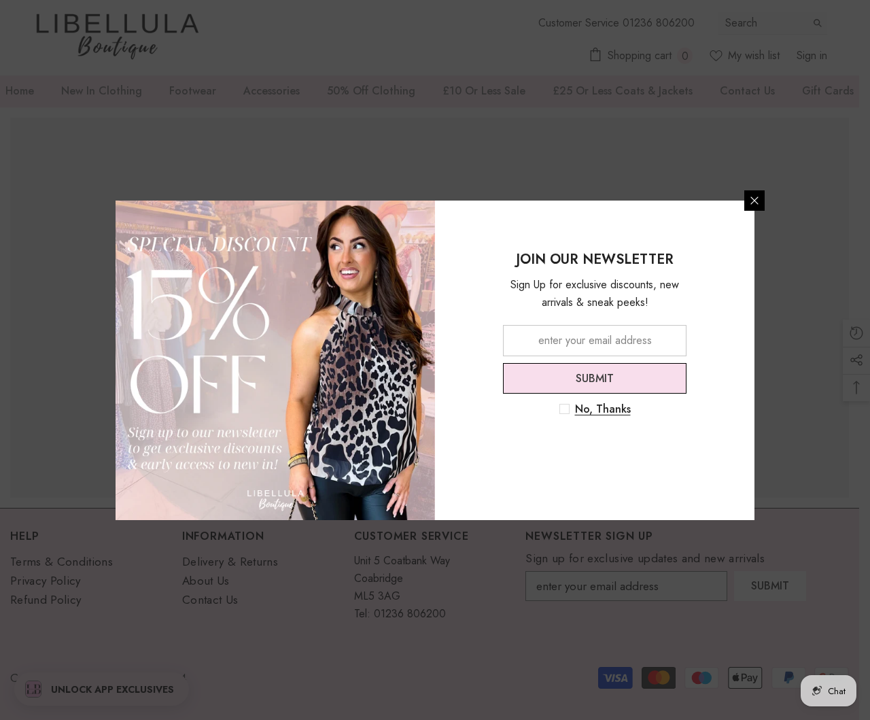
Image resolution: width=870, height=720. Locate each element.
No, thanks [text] (603, 409)
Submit (595, 377)
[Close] (754, 200)
